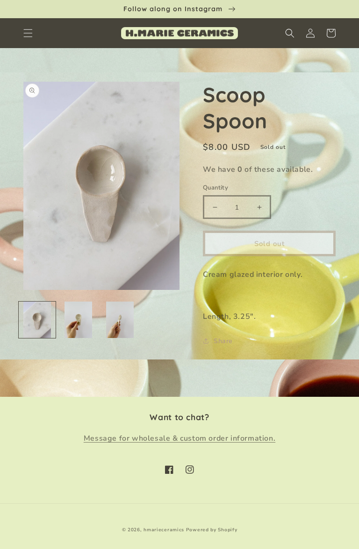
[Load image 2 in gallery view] (78, 320)
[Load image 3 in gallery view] (119, 320)
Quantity (215, 187)
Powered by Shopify (211, 530)
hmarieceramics (164, 530)
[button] (28, 33)
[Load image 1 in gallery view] (37, 320)
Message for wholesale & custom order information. (179, 438)
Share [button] (223, 341)
